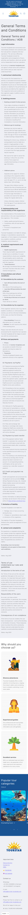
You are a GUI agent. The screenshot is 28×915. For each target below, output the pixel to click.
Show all (3, 787)
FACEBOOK (8, 870)
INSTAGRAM (8, 873)
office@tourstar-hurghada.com (12, 891)
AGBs (4, 867)
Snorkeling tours (7, 823)
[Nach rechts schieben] (17, 829)
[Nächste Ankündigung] (25, 4)
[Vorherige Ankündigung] (3, 4)
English (4, 913)
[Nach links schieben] (10, 829)
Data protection (7, 863)
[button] (3, 13)
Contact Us (6, 865)
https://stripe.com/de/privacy (16, 501)
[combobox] (5, 913)
